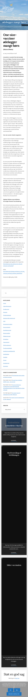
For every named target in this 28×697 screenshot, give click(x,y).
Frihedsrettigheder (7, 315)
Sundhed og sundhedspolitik (9, 351)
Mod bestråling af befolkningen (14, 454)
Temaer (4, 360)
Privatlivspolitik (14, 694)
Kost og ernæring (6, 327)
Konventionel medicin (7, 324)
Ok (10, 690)
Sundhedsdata (6, 354)
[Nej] (26, 689)
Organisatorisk (6, 342)
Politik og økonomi (7, 345)
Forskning (5, 312)
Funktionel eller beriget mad (9, 318)
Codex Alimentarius (7, 306)
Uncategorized (6, 363)
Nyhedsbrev (5, 339)
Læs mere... (14, 441)
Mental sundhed (6, 333)
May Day (17, 678)
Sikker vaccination (14, 565)
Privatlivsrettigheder (7, 348)
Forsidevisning (6, 309)
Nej (17, 690)
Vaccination (5, 366)
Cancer (4, 303)
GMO (4, 321)
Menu (24, 4)
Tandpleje (5, 357)
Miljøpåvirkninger (7, 336)
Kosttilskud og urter (7, 330)
